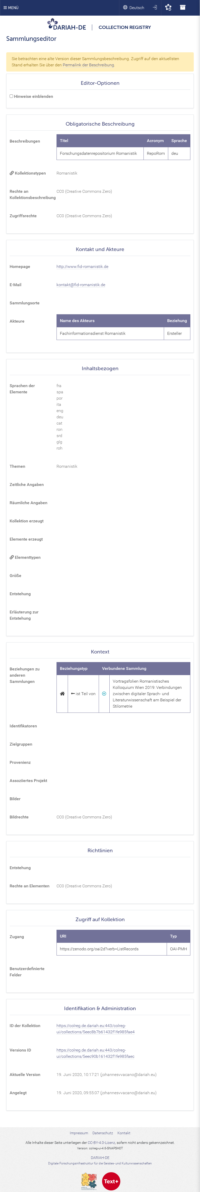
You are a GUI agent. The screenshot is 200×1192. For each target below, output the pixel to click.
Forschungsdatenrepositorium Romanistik (98, 153)
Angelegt (18, 1092)
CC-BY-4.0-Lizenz (101, 1142)
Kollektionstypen (30, 173)
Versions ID (20, 1050)
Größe (15, 575)
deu (174, 153)
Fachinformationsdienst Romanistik (93, 333)
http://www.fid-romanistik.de (82, 266)
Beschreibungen (25, 141)
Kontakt (123, 1133)
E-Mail (15, 284)
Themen (17, 466)
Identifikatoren (23, 725)
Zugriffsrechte (23, 215)
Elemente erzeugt (26, 539)
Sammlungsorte (25, 302)
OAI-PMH (178, 948)
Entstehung (20, 593)
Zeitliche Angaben (27, 484)
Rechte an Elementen (29, 885)
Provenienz (20, 762)
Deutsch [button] (136, 7)
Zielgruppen (21, 744)
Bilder (15, 798)
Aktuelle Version (25, 1074)
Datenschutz (102, 1133)
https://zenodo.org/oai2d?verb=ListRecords (99, 948)
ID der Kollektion (25, 1025)
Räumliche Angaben (28, 502)
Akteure (17, 321)
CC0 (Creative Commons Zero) (84, 191)
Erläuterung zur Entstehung (24, 615)
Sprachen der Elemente (22, 388)
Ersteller (174, 333)
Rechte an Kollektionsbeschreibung (31, 194)
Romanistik (67, 173)
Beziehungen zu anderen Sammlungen (25, 675)
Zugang (17, 936)
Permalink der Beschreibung (88, 64)
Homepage (20, 266)
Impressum (79, 1133)
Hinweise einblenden (33, 96)
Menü (12, 8)
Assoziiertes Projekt (28, 780)
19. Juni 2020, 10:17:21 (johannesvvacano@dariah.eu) (107, 1074)
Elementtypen (27, 557)
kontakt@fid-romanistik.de (81, 284)
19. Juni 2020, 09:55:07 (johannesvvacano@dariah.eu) (107, 1092)
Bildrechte (19, 817)
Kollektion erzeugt (26, 520)
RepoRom (156, 153)
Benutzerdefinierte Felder (27, 971)
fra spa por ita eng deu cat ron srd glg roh (60, 417)
